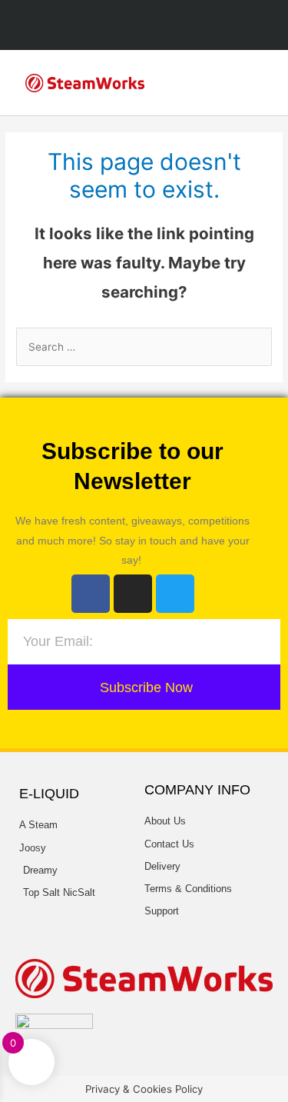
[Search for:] (144, 347)
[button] (258, 82)
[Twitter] (175, 593)
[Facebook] (90, 593)
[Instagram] (133, 593)
